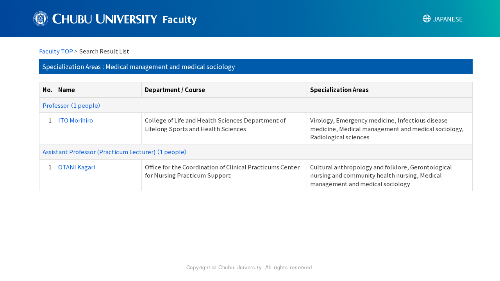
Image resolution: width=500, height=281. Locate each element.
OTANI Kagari (76, 167)
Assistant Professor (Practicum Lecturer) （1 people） (115, 152)
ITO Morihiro (75, 120)
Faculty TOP (56, 51)
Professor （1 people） (72, 105)
